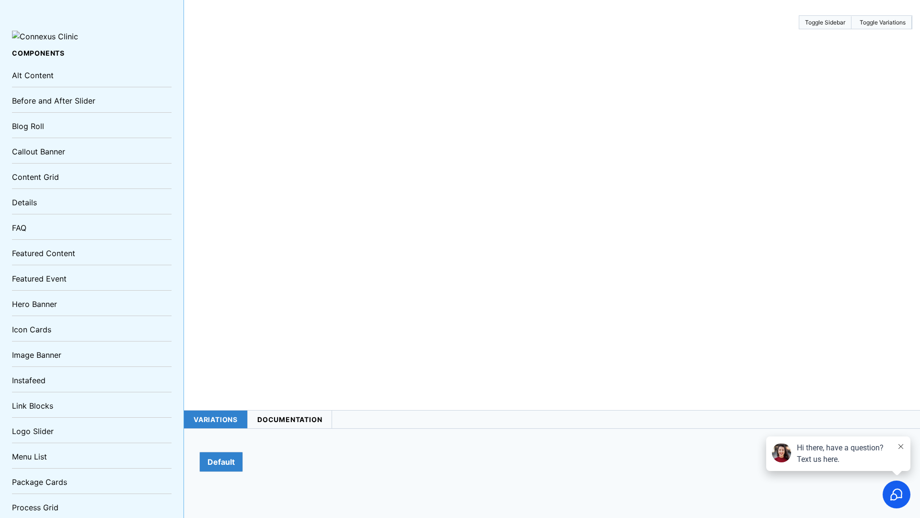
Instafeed (29, 380)
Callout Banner (38, 151)
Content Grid (35, 177)
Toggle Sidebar (825, 22)
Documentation (289, 419)
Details (24, 202)
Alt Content (33, 75)
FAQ (19, 228)
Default (221, 462)
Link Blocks (32, 406)
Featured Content (43, 253)
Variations (216, 419)
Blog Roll (28, 126)
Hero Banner (34, 304)
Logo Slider (33, 431)
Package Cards (39, 482)
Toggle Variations (883, 22)
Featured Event (39, 278)
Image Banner (36, 355)
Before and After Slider (53, 101)
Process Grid (35, 507)
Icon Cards (31, 329)
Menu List (29, 456)
